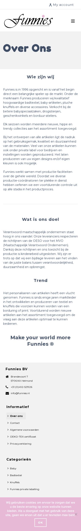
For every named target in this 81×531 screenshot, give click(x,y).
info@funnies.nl (20, 393)
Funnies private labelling (24, 489)
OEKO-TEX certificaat (23, 436)
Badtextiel (16, 475)
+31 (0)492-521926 (21, 386)
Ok (40, 522)
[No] (76, 514)
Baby (13, 468)
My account (63, 5)
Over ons (16, 416)
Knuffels (15, 482)
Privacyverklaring (20, 443)
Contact (15, 422)
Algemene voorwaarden (24, 429)
